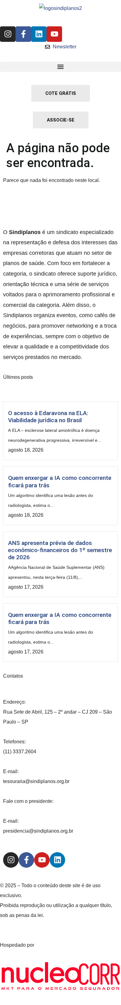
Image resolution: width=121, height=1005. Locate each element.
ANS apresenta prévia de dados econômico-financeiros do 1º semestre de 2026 (60, 550)
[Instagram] (8, 34)
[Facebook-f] (23, 34)
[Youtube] (54, 34)
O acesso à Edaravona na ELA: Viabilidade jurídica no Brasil (48, 417)
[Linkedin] (39, 34)
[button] (60, 67)
